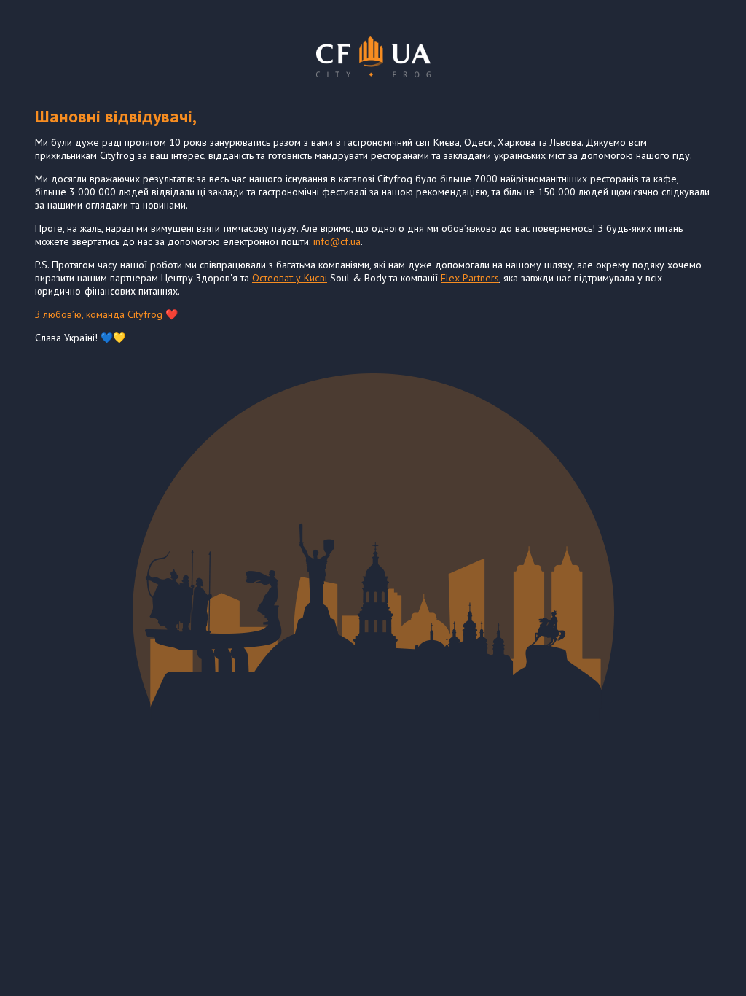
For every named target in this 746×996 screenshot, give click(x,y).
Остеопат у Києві (289, 277)
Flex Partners (470, 277)
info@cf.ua (337, 241)
